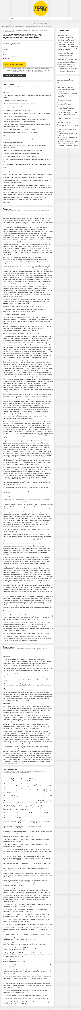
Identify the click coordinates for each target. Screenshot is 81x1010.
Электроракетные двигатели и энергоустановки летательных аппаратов (66, 129)
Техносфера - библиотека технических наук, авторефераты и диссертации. (40, 8)
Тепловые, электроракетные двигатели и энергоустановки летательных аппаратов (66, 108)
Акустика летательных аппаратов (67, 141)
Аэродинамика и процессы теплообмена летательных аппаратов (65, 89)
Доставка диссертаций (40, 23)
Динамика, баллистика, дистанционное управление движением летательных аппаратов (28, 26)
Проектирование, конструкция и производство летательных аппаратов (67, 95)
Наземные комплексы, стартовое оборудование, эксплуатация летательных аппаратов (67, 114)
